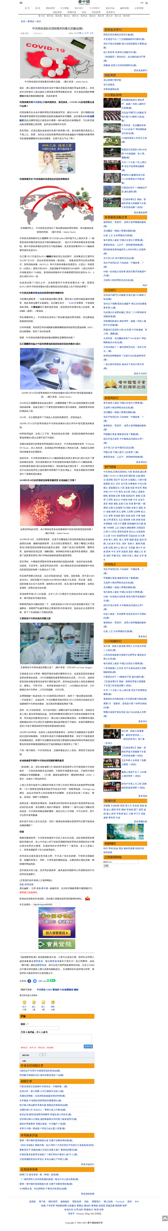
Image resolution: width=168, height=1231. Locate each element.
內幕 (130, 500)
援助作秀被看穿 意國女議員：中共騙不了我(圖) (43, 1124)
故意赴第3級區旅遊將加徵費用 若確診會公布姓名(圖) (45, 1114)
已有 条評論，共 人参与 (34, 1032)
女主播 (141, 535)
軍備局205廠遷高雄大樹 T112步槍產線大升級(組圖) (133, 179)
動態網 (118, 1205)
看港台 (67, 16)
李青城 (119, 813)
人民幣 (129, 511)
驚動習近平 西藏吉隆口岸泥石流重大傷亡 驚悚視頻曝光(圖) (49, 1150)
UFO (110, 492)
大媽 (133, 519)
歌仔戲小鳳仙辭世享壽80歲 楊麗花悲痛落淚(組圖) (44, 1105)
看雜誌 (80, 1205)
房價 (138, 519)
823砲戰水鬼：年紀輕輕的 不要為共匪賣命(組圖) (43, 1188)
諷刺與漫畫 (129, 848)
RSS (137, 1201)
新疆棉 (106, 483)
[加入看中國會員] (56, 937)
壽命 (136, 555)
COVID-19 (113, 476)
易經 (131, 551)
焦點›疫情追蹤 (27, 884)
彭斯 (118, 496)
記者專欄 (138, 8)
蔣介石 (124, 547)
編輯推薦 (124, 8)
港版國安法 (114, 488)
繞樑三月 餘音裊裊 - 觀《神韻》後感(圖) (39, 1174)
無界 (124, 1205)
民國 (143, 543)
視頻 (84, 12)
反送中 (141, 500)
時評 (39, 21)
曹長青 (111, 817)
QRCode (42, 981)
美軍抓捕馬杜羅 (111, 89)
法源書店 (71, 1205)
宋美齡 (132, 547)
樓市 (123, 516)
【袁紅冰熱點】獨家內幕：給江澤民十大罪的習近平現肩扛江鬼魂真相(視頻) (57, 1145)
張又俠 (124, 480)
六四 (122, 488)
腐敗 (116, 503)
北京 (121, 519)
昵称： (25, 1024)
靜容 (113, 813)
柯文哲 (138, 488)
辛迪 (118, 817)
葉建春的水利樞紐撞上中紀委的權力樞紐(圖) (125, 699)
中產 (138, 516)
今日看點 (64, 8)
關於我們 (53, 1201)
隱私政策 (76, 1201)
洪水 (118, 483)
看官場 (50, 16)
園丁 (136, 809)
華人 (110, 539)
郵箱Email (107, 862)
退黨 (127, 488)
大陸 (115, 523)
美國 (123, 496)
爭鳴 (110, 848)
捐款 (86, 1201)
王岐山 (134, 492)
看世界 (101, 16)
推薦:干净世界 (48, 1205)
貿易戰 (109, 480)
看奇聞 (126, 16)
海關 (131, 539)
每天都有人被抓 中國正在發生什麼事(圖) (123, 240)
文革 (141, 555)
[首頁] (84, 4)
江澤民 (109, 500)
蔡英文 (114, 519)
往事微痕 (132, 483)
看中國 (44, 888)
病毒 (37, 88)
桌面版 (32, 1201)
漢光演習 (123, 476)
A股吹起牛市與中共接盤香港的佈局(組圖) (40, 1070)
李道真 (135, 805)
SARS (71, 303)
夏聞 (113, 809)
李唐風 (129, 809)
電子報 (42, 1201)
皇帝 (118, 551)
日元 (105, 516)
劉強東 (127, 519)
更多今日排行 (140, 373)
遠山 (108, 809)
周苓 (118, 809)
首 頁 (27, 8)
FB (124, 508)
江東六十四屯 (110, 531)
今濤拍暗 (115, 805)
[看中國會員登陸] (56, 944)
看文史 (109, 16)
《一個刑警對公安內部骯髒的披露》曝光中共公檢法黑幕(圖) (49, 1179)
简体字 (71, 1213)
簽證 (141, 539)
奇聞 (124, 555)
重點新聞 (50, 8)
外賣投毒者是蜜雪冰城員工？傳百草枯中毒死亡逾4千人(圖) (48, 1154)
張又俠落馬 (109, 84)
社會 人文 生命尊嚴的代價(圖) (118, 235)
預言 (118, 555)
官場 (131, 503)
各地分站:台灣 (71, 1209)
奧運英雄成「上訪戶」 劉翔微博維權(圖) (123, 245)
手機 (113, 555)
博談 (121, 848)
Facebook (120, 1201)
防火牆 (140, 523)
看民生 (75, 16)
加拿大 (134, 508)
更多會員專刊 (140, 70)
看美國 (58, 16)
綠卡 (113, 543)
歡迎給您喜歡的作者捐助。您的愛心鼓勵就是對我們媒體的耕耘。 (52, 898)
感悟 (108, 555)
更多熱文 (142, 636)
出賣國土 (132, 480)
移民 (116, 539)
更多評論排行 (87, 1164)
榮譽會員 (38, 961)
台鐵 (138, 476)
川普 (130, 472)
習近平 (117, 480)
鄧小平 (139, 547)
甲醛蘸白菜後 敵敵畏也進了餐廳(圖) (121, 434)
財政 (128, 516)
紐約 (81, 1209)
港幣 (110, 516)
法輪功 (123, 527)
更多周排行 (141, 462)
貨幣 (123, 511)
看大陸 (41, 16)
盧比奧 (143, 472)
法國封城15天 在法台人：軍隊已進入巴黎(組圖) (43, 1110)
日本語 (98, 1213)
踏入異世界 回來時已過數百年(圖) (120, 52)
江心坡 (106, 535)
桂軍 (105, 547)
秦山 (108, 813)
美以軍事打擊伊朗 (112, 80)
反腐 (121, 503)
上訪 (117, 527)
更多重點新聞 (140, 212)
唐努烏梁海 (122, 531)
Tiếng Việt (89, 1213)
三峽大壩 (141, 480)
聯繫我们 (96, 1201)
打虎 (126, 503)
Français (80, 1213)
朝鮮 (128, 508)
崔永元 (117, 500)
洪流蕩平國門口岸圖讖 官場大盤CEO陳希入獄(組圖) (134, 116)
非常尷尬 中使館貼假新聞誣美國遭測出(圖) (40, 1100)
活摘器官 (140, 527)
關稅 (105, 496)
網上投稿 (108, 1201)
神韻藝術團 (61, 1205)
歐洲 (96, 1209)
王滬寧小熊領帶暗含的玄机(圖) (118, 280)
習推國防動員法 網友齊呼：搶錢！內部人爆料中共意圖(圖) (134, 104)
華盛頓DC (89, 1209)
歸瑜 (142, 805)
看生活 (118, 16)
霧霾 (124, 523)
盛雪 (141, 809)
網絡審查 (131, 527)
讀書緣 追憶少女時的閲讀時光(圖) (120, 65)
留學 (126, 539)
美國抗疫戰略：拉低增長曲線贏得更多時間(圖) (42, 1096)
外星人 (130, 555)
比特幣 (137, 511)
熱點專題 (57, 12)
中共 (116, 492)
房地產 (117, 516)
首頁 (23, 21)
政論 (116, 848)
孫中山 (117, 547)
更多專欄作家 (140, 821)
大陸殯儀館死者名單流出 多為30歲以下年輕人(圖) (44, 1159)
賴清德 (136, 472)
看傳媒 (94, 1205)
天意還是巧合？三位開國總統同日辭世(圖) (124, 39)
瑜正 (126, 813)
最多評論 (110, 8)
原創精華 (96, 12)
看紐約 (92, 16)
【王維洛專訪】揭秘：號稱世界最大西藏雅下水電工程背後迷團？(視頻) (134, 203)
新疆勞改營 (122, 535)
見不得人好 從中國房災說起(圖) (118, 258)
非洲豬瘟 (107, 523)
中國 (58, 130)
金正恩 (127, 492)
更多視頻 (142, 796)
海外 (124, 543)
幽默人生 (138, 551)
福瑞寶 (102, 1205)
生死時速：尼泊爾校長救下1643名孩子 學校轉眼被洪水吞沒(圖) (134, 129)
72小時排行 (94, 8)
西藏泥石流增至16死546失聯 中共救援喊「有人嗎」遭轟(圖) (134, 153)
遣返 (136, 539)
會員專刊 (110, 12)
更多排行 (142, 721)
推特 (129, 1201)
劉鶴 (138, 496)
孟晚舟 (141, 492)
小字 (91, 33)
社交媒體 (118, 508)
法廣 (110, 508)
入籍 (108, 543)
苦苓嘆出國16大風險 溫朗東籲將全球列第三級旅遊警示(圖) (48, 1119)
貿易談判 (130, 496)
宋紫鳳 (106, 805)
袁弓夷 (124, 483)
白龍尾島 (140, 531)
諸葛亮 (124, 551)
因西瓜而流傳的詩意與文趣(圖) (118, 34)
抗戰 (110, 547)
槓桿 (113, 511)
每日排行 (79, 8)
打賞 (79, 33)
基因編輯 (131, 523)
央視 (105, 539)
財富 (133, 516)
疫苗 (132, 488)
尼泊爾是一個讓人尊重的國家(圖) (119, 231)
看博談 (84, 16)
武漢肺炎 (121, 472)
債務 (108, 511)
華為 (121, 492)
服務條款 (65, 1201)
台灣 (108, 519)
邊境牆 (111, 496)
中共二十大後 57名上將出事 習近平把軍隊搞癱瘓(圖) (134, 166)
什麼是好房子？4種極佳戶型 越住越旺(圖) (123, 677)
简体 (141, 3)
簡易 (122, 805)
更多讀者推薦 (87, 1194)
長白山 (132, 531)
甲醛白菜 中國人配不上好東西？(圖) (121, 452)
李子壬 (137, 813)
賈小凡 (128, 805)
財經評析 (139, 848)
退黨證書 (110, 1205)
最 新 (37, 8)
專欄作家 (71, 12)
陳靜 (123, 809)
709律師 (110, 527)
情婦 (110, 503)
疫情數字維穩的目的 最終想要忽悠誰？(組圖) (42, 1075)
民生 (118, 543)
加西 (101, 1209)
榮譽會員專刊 (113, 29)
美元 (118, 511)
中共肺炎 (37, 102)
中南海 (124, 500)
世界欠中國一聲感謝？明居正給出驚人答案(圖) (42, 1128)
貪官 (105, 503)
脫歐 (141, 508)
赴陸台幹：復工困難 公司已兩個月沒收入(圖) (42, 1091)
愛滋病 (38, 293)
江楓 (131, 813)
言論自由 (133, 535)
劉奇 (108, 551)
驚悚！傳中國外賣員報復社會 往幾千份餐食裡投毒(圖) (46, 1140)
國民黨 (132, 476)
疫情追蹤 (107, 852)
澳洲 (138, 543)
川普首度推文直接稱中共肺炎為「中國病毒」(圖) (44, 1086)
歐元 (143, 511)
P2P (119, 523)
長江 (113, 483)
